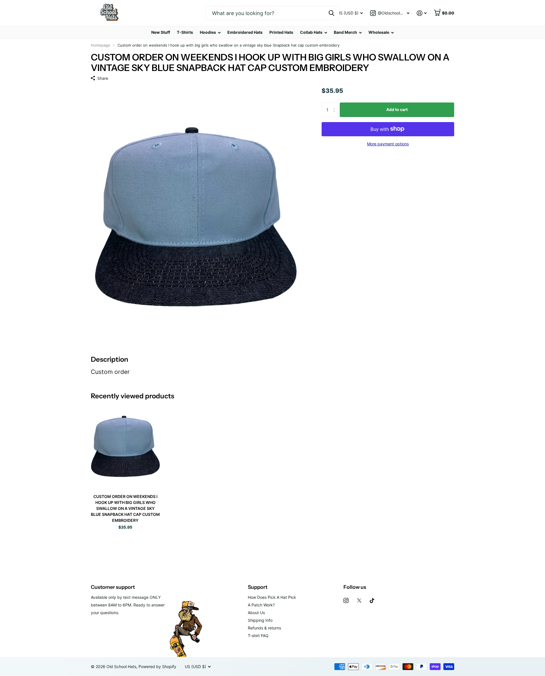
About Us (256, 612)
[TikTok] (372, 600)
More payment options (388, 143)
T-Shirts (185, 32)
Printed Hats (281, 32)
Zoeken (331, 13)
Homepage (100, 45)
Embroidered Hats (245, 32)
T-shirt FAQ (258, 635)
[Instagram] (346, 600)
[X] (359, 600)
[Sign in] (421, 13)
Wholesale (378, 32)
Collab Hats (311, 32)
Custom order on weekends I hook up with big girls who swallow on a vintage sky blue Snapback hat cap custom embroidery (125, 508)
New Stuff (160, 32)
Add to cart (397, 109)
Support (257, 587)
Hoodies (208, 32)
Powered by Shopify (157, 666)
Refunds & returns (264, 627)
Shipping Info (260, 620)
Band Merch (345, 32)
